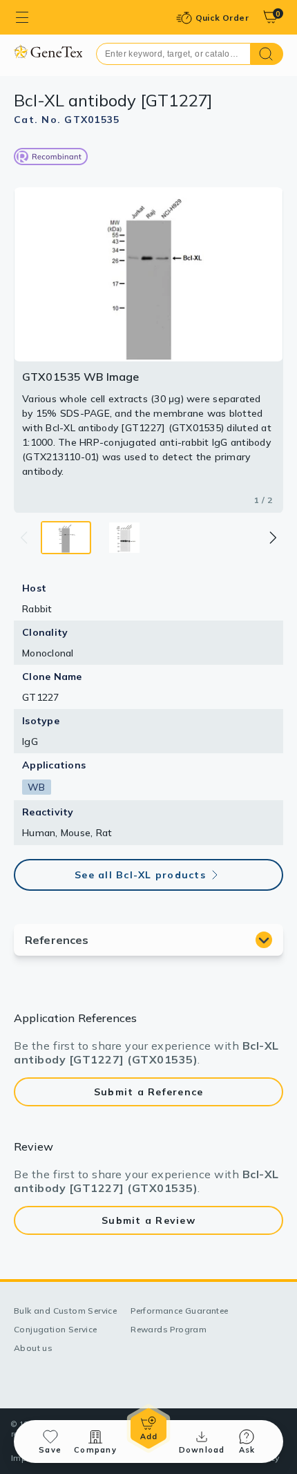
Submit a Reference (149, 1092)
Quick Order (222, 17)
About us (33, 1348)
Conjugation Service (55, 1329)
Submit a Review (148, 1220)
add (148, 1428)
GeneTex (48, 51)
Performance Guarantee (179, 1310)
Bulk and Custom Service (65, 1310)
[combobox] (173, 54)
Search (267, 54)
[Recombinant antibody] (51, 156)
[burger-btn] (22, 17)
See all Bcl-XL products (140, 875)
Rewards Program (169, 1329)
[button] (272, 538)
